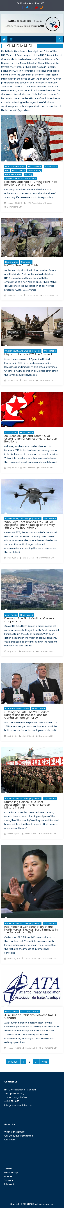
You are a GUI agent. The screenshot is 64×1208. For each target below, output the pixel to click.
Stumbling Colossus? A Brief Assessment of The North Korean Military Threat (27, 804)
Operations (26, 262)
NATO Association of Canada (40, 203)
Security (28, 174)
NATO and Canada (30, 1011)
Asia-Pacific (11, 432)
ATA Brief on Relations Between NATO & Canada (31, 1016)
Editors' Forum (34, 166)
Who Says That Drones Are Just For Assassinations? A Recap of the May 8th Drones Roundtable (29, 525)
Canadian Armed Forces (17, 708)
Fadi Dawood (51, 166)
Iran (7, 170)
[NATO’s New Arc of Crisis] (32, 237)
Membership (11, 1172)
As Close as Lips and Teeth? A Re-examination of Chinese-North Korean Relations (30, 438)
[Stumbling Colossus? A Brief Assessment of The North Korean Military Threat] (32, 770)
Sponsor (8, 1180)
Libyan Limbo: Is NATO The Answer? (28, 354)
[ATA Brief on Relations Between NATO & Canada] (32, 988)
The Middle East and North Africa (20, 178)
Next (44, 1061)
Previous (12, 1061)
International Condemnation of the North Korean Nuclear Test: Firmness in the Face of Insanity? (31, 929)
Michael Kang (34, 170)
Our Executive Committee (18, 1135)
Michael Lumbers (13, 174)
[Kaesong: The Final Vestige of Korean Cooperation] (32, 589)
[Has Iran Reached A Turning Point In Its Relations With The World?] (32, 138)
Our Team (10, 1139)
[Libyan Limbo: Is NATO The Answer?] (32, 326)
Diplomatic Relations (15, 166)
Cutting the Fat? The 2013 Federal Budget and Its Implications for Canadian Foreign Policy (27, 715)
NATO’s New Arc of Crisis (21, 265)
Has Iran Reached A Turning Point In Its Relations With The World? (30, 183)
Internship (9, 1184)
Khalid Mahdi (18, 170)
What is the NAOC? (14, 1131)
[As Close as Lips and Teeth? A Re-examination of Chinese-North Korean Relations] (32, 409)
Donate (8, 1176)
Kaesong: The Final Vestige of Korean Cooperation (29, 619)
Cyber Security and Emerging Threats (23, 351)
